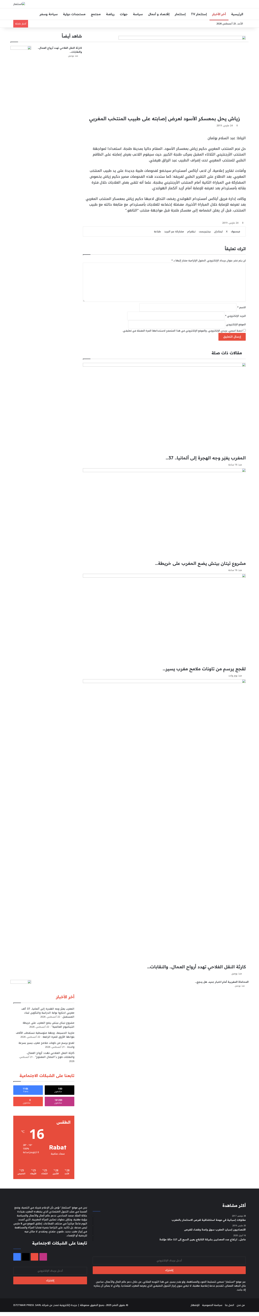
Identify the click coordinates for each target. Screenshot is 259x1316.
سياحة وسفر (49, 14)
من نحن (241, 1305)
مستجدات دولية (74, 14)
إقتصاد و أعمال (159, 14)
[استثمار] (19, 4)
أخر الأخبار (219, 14)
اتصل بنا (229, 1305)
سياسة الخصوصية (212, 1305)
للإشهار (195, 1305)
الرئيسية (237, 14)
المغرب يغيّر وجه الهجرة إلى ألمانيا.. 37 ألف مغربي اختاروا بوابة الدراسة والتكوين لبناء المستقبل (47, 1012)
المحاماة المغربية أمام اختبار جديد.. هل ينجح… (222, 981)
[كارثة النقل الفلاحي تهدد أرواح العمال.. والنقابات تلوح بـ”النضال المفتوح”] (20, 53)
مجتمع (96, 14)
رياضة (110, 14)
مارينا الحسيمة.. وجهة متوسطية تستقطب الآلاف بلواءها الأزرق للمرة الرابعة (45, 1035)
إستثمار (180, 14)
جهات (124, 14)
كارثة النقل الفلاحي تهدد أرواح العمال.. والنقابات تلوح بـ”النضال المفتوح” (50, 1055)
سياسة (138, 14)
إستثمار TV (199, 14)
